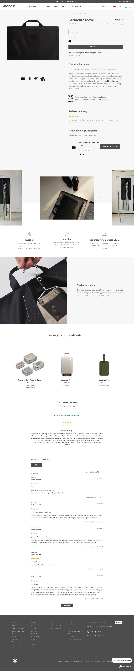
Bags (13, 634)
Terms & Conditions (74, 639)
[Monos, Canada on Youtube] (99, 632)
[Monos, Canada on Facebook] (92, 632)
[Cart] (130, 6)
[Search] (121, 7)
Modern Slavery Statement (103, 661)
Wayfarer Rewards (55, 626)
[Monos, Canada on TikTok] (96, 632)
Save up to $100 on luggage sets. (67, 1)
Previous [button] (10, 40)
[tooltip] (73, 431)
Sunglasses (15, 636)
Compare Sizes (17, 647)
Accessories (16, 641)
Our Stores (34, 626)
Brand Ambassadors (56, 628)
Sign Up (118, 622)
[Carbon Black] (70, 41)
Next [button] (55, 40)
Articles (33, 641)
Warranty (71, 634)
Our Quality (34, 631)
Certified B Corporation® (99, 100)
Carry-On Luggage (18, 628)
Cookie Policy (89, 661)
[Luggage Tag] (104, 361)
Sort (86, 472)
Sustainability (35, 636)
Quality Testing (36, 634)
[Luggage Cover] (67, 361)
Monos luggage (112, 81)
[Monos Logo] (9, 6)
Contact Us (72, 626)
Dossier (33, 639)
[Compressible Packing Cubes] (30, 361)
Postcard (33, 644)
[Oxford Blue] (83, 154)
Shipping (71, 636)
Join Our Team (35, 647)
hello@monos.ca (98, 636)
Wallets (14, 639)
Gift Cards (15, 644)
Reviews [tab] (35, 459)
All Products (16, 626)
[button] (72, 116)
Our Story (34, 628)
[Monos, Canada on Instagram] (88, 632)
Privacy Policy (78, 661)
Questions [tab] (45, 459)
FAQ (69, 628)
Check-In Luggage (18, 631)
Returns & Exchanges (75, 631)
